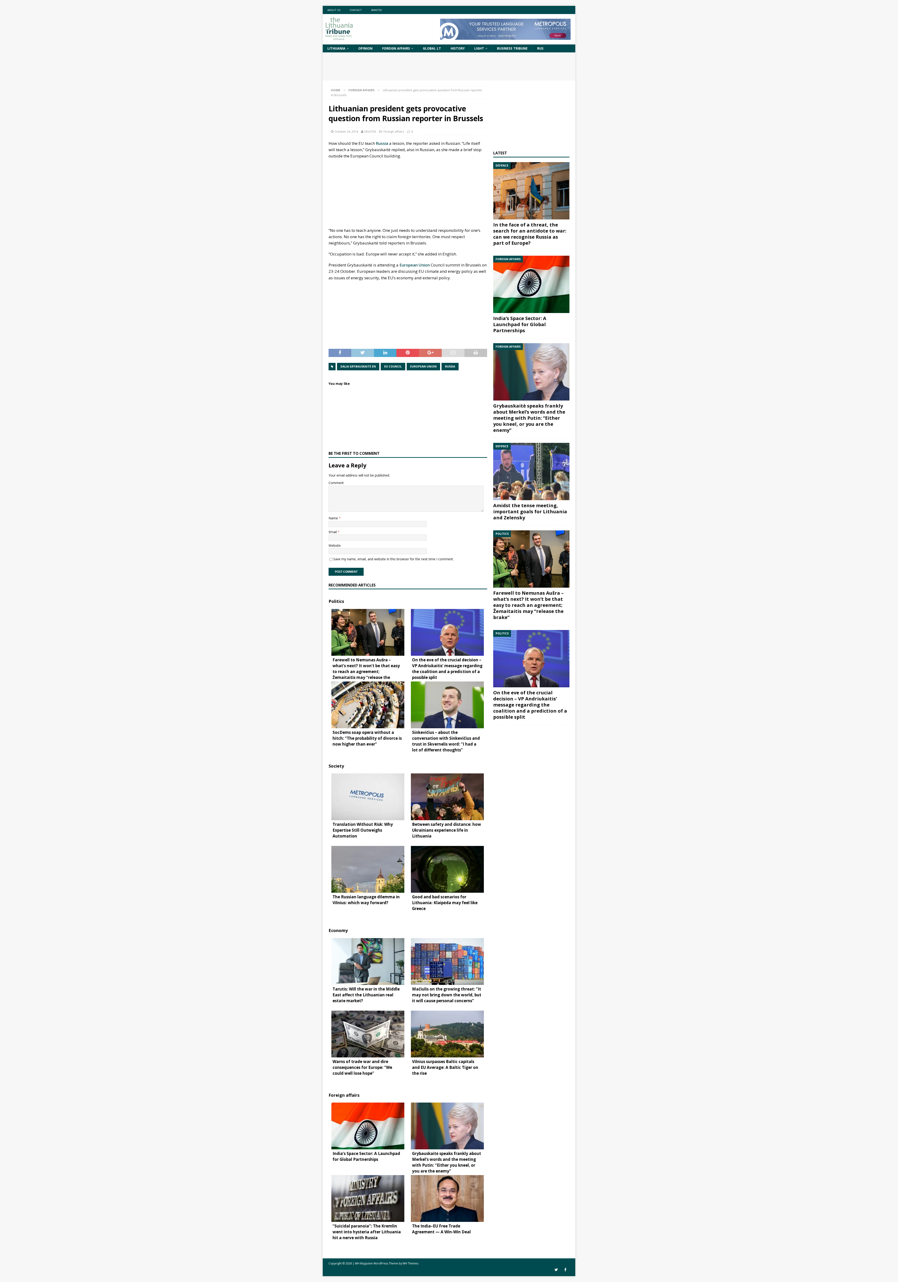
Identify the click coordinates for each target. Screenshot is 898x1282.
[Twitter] (556, 1270)
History (458, 48)
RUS (540, 48)
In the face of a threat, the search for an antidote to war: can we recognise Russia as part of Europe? (529, 234)
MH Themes (410, 1263)
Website (335, 545)
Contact (356, 10)
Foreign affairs (396, 48)
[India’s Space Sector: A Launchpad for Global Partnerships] (531, 284)
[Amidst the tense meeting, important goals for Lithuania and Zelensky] (531, 471)
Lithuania (336, 48)
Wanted (376, 10)
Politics (336, 601)
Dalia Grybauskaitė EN (358, 366)
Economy (338, 930)
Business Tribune (512, 48)
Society (336, 766)
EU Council (393, 366)
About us (333, 10)
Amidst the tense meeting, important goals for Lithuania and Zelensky (530, 511)
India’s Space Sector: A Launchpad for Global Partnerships (519, 324)
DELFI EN (370, 131)
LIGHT (479, 48)
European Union (414, 265)
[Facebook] (565, 1270)
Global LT (432, 48)
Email (333, 532)
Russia (382, 143)
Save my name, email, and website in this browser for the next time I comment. (393, 559)
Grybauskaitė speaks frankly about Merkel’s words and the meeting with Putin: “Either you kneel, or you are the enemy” (529, 418)
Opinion (365, 48)
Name (334, 518)
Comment (336, 483)
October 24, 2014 (346, 131)
